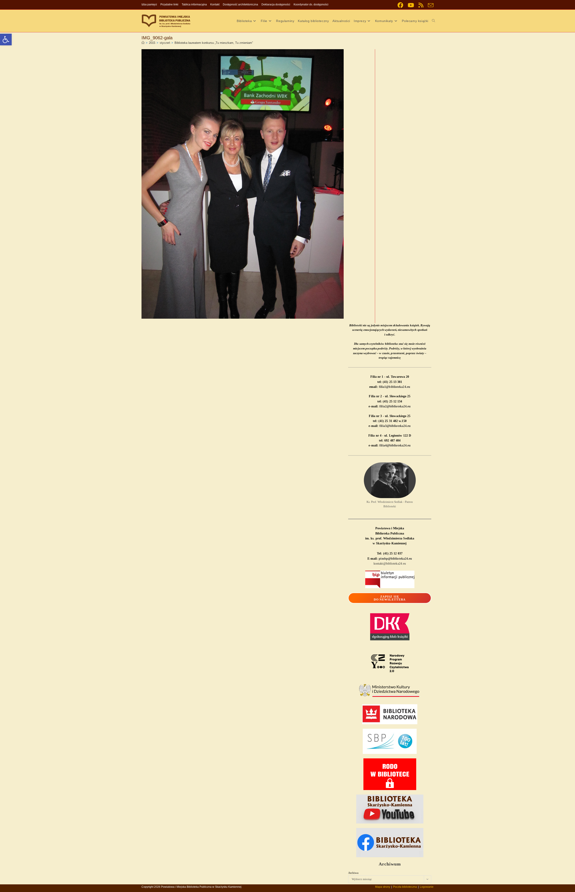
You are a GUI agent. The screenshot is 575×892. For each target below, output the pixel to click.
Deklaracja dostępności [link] (275, 4)
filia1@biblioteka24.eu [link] (394, 387)
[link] (6, 39)
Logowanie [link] (426, 886)
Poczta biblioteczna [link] (405, 886)
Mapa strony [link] (382, 886)
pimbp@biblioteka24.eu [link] (395, 558)
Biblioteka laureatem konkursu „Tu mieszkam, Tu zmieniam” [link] (214, 42)
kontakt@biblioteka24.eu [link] (390, 563)
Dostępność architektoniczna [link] (240, 4)
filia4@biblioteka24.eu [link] (395, 445)
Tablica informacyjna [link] (194, 4)
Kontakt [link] (214, 4)
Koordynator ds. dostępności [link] (311, 4)
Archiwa (353, 872)
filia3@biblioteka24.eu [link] (395, 426)
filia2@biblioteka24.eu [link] (395, 406)
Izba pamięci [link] (149, 4)
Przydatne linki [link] (169, 4)
